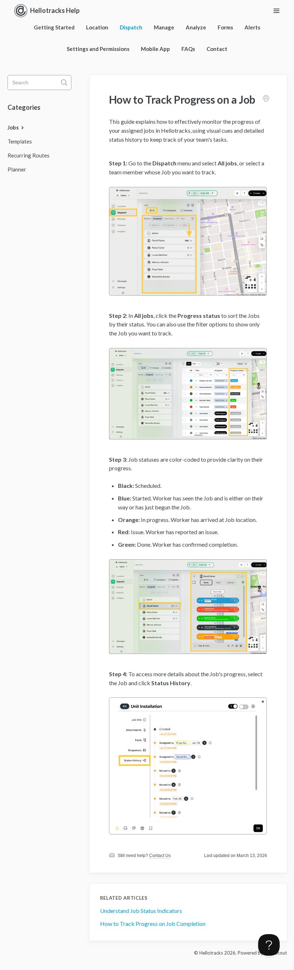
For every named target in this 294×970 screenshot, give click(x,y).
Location (97, 27)
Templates (20, 141)
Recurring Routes (28, 155)
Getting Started (54, 27)
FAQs (188, 49)
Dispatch (131, 27)
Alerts (252, 27)
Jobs (14, 127)
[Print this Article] (266, 99)
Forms (225, 27)
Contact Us (160, 855)
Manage (164, 27)
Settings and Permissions (98, 49)
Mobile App (155, 49)
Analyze (196, 27)
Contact (217, 49)
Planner (17, 169)
